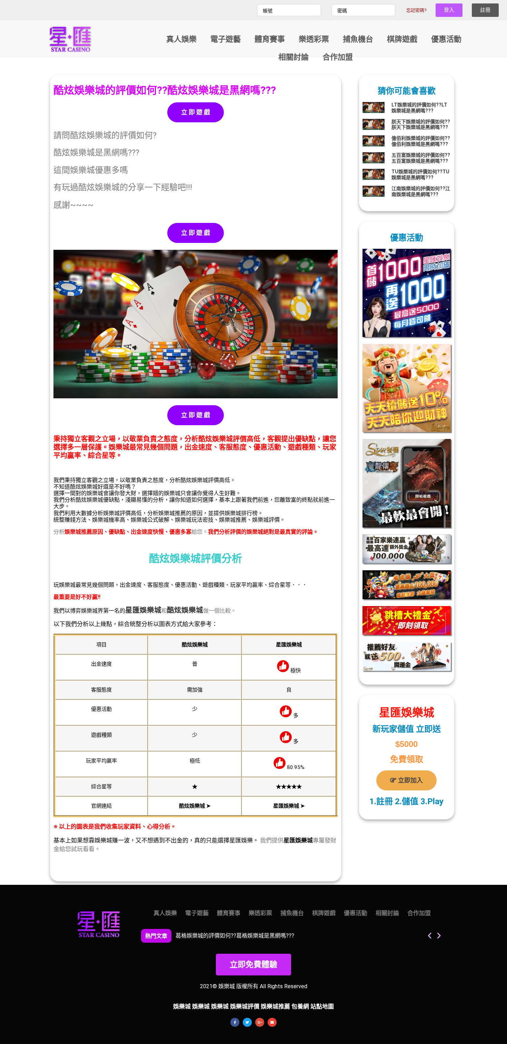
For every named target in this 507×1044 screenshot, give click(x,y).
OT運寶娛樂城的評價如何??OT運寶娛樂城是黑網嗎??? (242, 935)
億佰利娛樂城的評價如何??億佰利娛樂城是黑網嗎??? (420, 141)
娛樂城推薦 (275, 1006)
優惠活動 (446, 39)
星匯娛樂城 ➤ (289, 806)
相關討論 (293, 57)
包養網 (300, 1006)
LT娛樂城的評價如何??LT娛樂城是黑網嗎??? (419, 107)
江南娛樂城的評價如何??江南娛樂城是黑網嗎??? (420, 191)
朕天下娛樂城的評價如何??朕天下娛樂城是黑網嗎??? (420, 124)
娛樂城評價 (244, 1006)
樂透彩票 (313, 39)
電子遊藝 (225, 39)
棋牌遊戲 (402, 39)
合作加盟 (337, 57)
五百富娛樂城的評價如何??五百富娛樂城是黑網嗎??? (420, 158)
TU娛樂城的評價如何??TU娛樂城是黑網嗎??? (420, 174)
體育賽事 (269, 39)
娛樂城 (150, 610)
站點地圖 (322, 1006)
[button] (438, 935)
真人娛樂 (181, 39)
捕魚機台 (357, 39)
